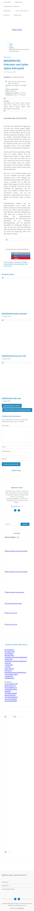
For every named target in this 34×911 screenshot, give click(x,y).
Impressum (19, 2)
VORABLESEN (9, 676)
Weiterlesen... (17, 506)
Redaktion (17, 15)
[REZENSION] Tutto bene (11, 398)
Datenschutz (5, 885)
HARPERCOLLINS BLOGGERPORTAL (16, 661)
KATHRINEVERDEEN (11, 693)
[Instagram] (15, 899)
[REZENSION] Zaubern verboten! (14, 314)
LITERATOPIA (9, 665)
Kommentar (5, 425)
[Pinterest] (19, 899)
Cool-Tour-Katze (22, 10)
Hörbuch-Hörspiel (19, 264)
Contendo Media (13, 89)
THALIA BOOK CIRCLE (11, 674)
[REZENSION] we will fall (12, 405)
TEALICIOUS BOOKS (11, 699)
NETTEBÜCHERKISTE (11, 697)
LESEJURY (8, 663)
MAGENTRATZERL (10, 695)
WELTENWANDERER (11, 701)
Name (3, 447)
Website (4, 459)
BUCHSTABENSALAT (11, 687)
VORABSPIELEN (9, 678)
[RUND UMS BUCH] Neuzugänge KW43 (17, 410)
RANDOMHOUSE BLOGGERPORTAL (15, 672)
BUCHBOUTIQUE (10, 651)
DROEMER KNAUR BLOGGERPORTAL (16, 657)
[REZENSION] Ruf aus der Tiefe (14, 356)
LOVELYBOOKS (9, 668)
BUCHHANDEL (9, 653)
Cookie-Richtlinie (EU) (8, 889)
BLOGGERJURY (9, 650)
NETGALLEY (8, 670)
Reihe (10, 266)
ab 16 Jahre (17, 262)
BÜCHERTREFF (9, 655)
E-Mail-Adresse (6, 451)
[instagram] (15, 510)
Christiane (24, 262)
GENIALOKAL (9, 659)
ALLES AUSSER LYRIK (11, 684)
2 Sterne (10, 262)
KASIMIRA (8, 691)
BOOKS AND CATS (10, 686)
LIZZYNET (8, 667)
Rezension (7, 10)
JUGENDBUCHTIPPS (11, 689)
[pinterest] (19, 510)
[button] (14, 253)
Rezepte (6, 15)
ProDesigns (20, 908)
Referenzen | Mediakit (12, 6)
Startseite (7, 2)
